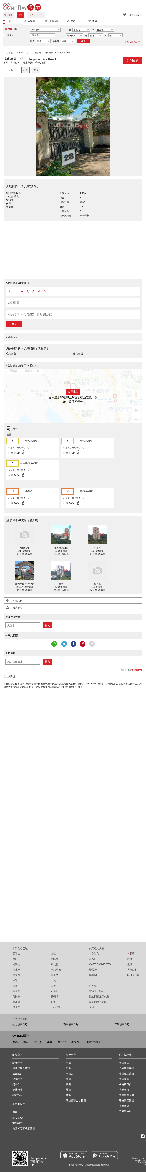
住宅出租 (78, 353)
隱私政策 (105, 1165)
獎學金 (16, 1084)
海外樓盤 (8, 15)
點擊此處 (73, 391)
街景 (36, 70)
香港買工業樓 (126, 1100)
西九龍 (54, 964)
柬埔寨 (69, 1073)
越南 (25, 1042)
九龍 (93, 986)
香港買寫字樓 (126, 1095)
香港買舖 (124, 1106)
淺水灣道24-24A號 (24, 583)
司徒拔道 (56, 1007)
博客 (14, 1112)
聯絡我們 (17, 1079)
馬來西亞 (76, 1042)
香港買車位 (125, 1111)
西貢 (15, 986)
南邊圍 (54, 975)
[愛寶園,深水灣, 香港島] (97, 570)
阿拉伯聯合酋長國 (76, 1100)
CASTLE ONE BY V (100, 964)
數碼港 (54, 996)
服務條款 (96, 1165)
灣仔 (15, 959)
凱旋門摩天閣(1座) (99, 1002)
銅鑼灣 (54, 959)
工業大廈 (54, 21)
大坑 (53, 980)
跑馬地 (16, 964)
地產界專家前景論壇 (23, 1128)
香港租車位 (125, 1084)
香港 (15, 1042)
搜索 (83, 41)
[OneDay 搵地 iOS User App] (74, 1155)
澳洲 (68, 1084)
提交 (14, 324)
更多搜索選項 (131, 42)
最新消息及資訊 (21, 1068)
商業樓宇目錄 (70, 1024)
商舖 (94, 21)
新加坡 (62, 1042)
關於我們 (17, 1063)
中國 (68, 1063)
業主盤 (10, 35)
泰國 (50, 1042)
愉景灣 (16, 975)
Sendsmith (137, 669)
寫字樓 (31, 21)
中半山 (16, 980)
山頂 (53, 986)
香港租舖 (124, 1079)
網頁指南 (17, 1095)
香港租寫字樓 (126, 1068)
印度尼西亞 (94, 1042)
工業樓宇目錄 (121, 1024)
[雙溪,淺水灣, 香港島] (61, 570)
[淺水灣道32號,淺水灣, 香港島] (61, 534)
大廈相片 (12, 70)
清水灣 (16, 969)
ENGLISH (135, 15)
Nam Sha (24, 547)
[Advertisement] (73, 249)
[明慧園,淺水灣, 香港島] (97, 534)
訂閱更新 (133, 60)
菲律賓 (38, 1042)
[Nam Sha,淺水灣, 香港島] (24, 534)
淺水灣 (16, 1007)
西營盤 (16, 991)
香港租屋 (124, 1063)
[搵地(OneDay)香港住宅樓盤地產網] (22, 6)
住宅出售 (11, 353)
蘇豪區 (16, 1002)
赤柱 (53, 953)
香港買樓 (124, 1089)
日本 (68, 1068)
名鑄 (91, 1007)
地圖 (25, 70)
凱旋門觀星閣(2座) (99, 996)
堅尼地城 (56, 969)
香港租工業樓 (126, 1073)
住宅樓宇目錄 (19, 1024)
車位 (73, 21)
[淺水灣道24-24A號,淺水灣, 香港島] (24, 570)
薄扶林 (16, 996)
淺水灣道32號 (61, 547)
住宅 (9, 21)
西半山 (16, 953)
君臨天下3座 (96, 991)
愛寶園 (97, 583)
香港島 (94, 953)
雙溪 (61, 583)
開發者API (18, 1117)
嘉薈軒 (93, 959)
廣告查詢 (17, 1073)
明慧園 (97, 547)
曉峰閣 (93, 975)
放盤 (20, 15)
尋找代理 (17, 1089)
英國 (68, 1089)
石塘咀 (54, 991)
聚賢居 (93, 969)
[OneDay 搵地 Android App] (104, 1155)
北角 (53, 1002)
